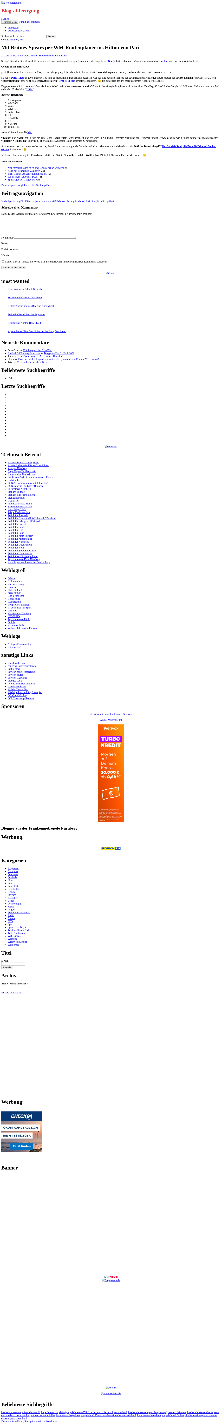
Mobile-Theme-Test (18, 689)
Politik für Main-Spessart (20, 535)
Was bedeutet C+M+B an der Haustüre (42, 356)
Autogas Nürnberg (17, 468)
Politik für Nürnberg (18, 541)
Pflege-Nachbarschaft (19, 512)
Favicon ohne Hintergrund (21, 671)
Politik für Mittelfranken (20, 538)
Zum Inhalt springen (29, 21)
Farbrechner (14, 668)
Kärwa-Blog (14, 647)
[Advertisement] (111, 1223)
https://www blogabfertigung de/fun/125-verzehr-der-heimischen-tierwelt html (96, 1415)
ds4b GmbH (14, 480)
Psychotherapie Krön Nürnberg (24, 559)
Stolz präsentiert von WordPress (40, 1421)
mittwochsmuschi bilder (43, 1415)
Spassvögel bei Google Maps (23, 179)
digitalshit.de (14, 593)
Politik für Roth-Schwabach (22, 550)
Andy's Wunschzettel (111, 720)
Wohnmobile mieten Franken (23, 628)
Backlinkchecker (16, 663)
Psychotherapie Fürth (19, 619)
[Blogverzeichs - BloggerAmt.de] (111, 1280)
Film (10, 880)
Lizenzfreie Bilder (17, 686)
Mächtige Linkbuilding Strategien (25, 692)
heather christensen (11, 1412)
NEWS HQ (14, 616)
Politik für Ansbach (18, 515)
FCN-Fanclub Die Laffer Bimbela (25, 486)
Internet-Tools (15, 680)
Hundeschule (14, 601)
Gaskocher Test (16, 595)
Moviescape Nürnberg (19, 613)
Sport (10, 924)
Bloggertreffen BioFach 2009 (59, 353)
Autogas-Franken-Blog (20, 644)
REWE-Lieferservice (12, 992)
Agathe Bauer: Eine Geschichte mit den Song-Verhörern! (37, 331)
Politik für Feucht (17, 524)
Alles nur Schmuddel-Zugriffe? (24, 170)
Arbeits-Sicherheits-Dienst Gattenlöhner (28, 465)
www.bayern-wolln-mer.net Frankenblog (29, 562)
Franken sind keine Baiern (21, 494)
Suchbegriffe (42, 185)
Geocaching (14, 598)
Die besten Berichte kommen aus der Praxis (30, 477)
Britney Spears (8, 185)
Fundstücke (14, 886)
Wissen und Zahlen (17, 941)
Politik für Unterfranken (20, 553)
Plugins (11, 909)
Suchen (5, 18)
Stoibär (11, 622)
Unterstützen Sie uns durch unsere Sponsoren (111, 714)
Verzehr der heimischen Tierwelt (33, 362)
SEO (21, 39)
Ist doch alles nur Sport (19, 607)
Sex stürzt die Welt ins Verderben (25, 297)
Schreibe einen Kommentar (53, 55)
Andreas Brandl (30, 55)
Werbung (12, 938)
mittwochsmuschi (31, 1412)
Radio (11, 915)
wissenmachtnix (16, 625)
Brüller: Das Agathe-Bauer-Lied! (25, 323)
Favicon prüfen (15, 674)
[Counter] (111, 273)
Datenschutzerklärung (19, 30)
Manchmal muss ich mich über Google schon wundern (36, 167)
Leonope (12, 610)
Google (5, 39)
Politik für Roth (16, 547)
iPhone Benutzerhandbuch (21, 683)
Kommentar (7, 237)
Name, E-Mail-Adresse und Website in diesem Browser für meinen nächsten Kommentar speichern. (56, 261)
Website (5, 255)
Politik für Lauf (16, 533)
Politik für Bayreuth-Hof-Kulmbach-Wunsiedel (32, 518)
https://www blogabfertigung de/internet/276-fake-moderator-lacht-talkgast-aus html (84, 1412)
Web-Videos (14, 936)
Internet (14, 39)
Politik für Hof (15, 530)
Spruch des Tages (17, 927)
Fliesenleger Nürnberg (19, 488)
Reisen (11, 918)
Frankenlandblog (16, 497)
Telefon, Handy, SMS (19, 930)
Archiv (4, 983)
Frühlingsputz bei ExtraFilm (37, 350)
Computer (13, 871)
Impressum (13, 27)
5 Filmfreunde (15, 581)
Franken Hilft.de (16, 491)
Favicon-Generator (17, 677)
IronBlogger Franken (18, 604)
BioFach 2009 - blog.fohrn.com (24, 353)
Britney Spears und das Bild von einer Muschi (31, 306)
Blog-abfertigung (20, 11)
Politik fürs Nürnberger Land (23, 556)
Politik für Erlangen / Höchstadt (24, 521)
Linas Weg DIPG (17, 509)
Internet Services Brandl (20, 503)
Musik (11, 906)
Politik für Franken (17, 527)
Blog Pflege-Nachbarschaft (22, 471)
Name (5, 243)
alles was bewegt (16, 584)
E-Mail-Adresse (10, 249)
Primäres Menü (10, 22)
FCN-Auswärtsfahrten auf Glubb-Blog (28, 483)
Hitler (29, 89)
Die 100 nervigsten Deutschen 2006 (29, 201)
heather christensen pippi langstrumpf (147, 1412)
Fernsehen (13, 874)
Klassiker (12, 897)
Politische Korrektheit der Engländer (26, 314)
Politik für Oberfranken (20, 544)
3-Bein (11, 578)
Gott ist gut (13, 500)
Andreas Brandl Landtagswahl (23, 462)
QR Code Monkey (17, 695)
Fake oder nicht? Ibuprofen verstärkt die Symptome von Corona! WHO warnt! (58, 359)
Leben (11, 900)
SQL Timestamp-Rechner (21, 698)
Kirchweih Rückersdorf (20, 506)
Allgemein (13, 868)
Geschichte (13, 889)
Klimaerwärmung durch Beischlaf (25, 289)
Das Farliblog (15, 590)
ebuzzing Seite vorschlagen (22, 666)
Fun (10, 883)
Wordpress (13, 944)
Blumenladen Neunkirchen (21, 474)
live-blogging (14, 903)
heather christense (177, 1412)
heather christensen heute (200, 1412)
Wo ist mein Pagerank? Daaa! (23, 176)
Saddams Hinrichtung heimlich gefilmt (85, 201)
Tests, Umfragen (16, 933)
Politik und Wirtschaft (19, 912)
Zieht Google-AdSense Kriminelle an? (27, 173)
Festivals (12, 877)
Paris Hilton (30, 185)
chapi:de (12, 587)
